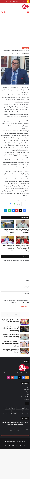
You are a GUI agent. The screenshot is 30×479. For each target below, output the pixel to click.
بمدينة (27, 410)
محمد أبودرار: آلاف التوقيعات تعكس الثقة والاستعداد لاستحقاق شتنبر (8, 246)
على (18, 413)
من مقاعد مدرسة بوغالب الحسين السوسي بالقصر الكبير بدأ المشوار (8, 230)
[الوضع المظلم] (5, 12)
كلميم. (11, 413)
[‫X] (20, 210)
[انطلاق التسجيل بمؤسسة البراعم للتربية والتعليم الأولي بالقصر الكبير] (24, 322)
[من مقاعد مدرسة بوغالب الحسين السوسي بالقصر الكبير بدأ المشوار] (7, 224)
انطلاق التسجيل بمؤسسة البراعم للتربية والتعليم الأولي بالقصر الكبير (10, 320)
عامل (22, 413)
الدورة (18, 408)
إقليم (23, 408)
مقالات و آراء (25, 48)
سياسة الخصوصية (25, 397)
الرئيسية (27, 387)
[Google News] (15, 204)
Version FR (26, 399)
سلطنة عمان (8, 410)
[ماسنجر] (13, 210)
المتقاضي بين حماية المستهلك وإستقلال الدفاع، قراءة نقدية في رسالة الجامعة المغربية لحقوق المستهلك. (22, 247)
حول (13, 410)
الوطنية (8, 408)
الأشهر (24, 314)
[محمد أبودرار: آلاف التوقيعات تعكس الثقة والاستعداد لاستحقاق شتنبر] (7, 240)
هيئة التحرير (25, 53)
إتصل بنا (27, 394)
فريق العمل (26, 389)
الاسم (27, 280)
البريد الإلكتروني (25, 287)
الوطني (13, 408)
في (15, 413)
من (6, 413)
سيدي (27, 413)
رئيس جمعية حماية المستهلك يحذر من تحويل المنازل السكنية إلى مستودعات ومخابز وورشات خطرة (11, 328)
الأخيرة (15, 314)
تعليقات (6, 314)
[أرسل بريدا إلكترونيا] (22, 53)
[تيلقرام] (5, 210)
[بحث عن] (2, 12)
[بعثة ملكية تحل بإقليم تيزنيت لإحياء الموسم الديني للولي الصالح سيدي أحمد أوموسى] (24, 344)
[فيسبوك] (24, 210)
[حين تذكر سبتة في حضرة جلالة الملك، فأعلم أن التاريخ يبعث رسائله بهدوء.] (22, 224)
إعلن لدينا (27, 392)
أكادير (27, 408)
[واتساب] (9, 210)
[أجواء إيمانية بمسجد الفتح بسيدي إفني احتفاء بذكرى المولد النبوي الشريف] (24, 351)
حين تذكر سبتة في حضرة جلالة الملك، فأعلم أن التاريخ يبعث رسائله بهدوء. (22, 230)
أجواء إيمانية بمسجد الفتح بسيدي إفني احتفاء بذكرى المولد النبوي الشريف (11, 350)
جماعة (18, 410)
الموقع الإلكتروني (25, 293)
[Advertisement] (15, 30)
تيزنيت (22, 410)
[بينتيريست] (16, 210)
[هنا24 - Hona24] (25, 6)
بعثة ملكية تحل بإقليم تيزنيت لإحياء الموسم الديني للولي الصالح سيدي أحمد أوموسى (10, 343)
